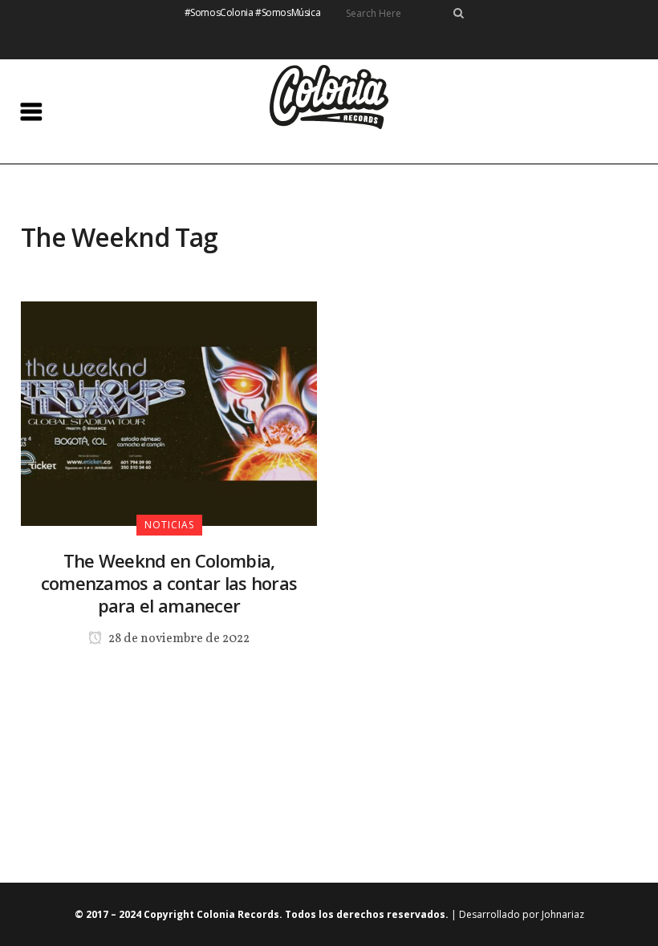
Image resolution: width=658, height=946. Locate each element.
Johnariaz (563, 914)
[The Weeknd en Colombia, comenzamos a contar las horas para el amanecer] (169, 413)
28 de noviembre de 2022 (178, 639)
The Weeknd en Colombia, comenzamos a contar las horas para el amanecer (169, 582)
